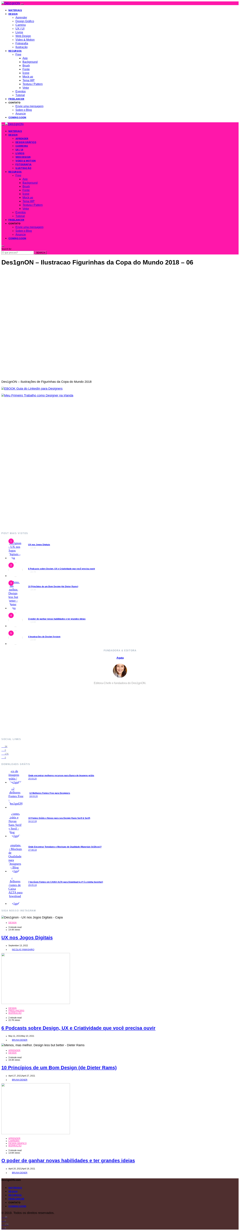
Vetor (25, 87)
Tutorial (20, 95)
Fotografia (21, 43)
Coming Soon (17, 117)
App (25, 58)
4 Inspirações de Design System (44, 636)
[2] (15, 575)
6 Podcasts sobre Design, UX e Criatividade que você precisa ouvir (61, 569)
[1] (15, 558)
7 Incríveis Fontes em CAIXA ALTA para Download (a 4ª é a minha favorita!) (65, 882)
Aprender (21, 17)
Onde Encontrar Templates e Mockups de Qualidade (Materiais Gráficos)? (65, 847)
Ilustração (21, 47)
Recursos (15, 50)
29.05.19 (32, 885)
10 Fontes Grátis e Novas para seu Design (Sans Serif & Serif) (59, 818)
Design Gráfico (24, 21)
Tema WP (28, 80)
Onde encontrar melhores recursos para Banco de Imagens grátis (61, 775)
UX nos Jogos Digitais (39, 544)
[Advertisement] (106, 464)
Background (30, 61)
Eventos (20, 91)
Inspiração (14, 1013)
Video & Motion (25, 39)
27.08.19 (32, 850)
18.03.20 (33, 796)
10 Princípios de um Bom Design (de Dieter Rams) (53, 586)
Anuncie (20, 113)
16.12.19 (32, 821)
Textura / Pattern (32, 84)
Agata (120, 657)
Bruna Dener (19, 1040)
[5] (15, 643)
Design (13, 13)
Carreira (20, 24)
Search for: (6, 249)
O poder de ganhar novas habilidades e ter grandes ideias (57, 619)
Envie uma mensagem (29, 106)
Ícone (25, 72)
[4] (15, 626)
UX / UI (19, 28)
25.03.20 (32, 778)
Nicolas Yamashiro (23, 949)
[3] (15, 608)
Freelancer (16, 98)
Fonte (26, 69)
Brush (26, 65)
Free (18, 54)
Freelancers (16, 1010)
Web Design (23, 35)
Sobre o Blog (23, 109)
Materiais (15, 10)
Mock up (27, 76)
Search (40, 252)
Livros (19, 32)
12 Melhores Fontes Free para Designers (49, 793)
